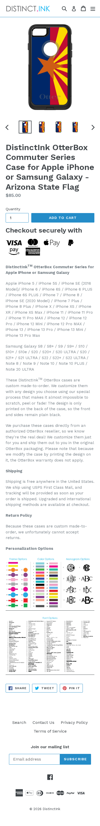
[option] (25, 127)
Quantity (13, 209)
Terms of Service (50, 731)
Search (19, 722)
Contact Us (43, 722)
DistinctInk (51, 809)
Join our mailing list (50, 747)
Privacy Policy (74, 722)
